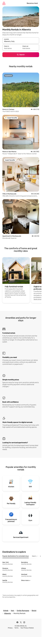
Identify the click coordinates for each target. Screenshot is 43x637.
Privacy (10, 628)
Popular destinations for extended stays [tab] (15, 556)
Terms (16, 628)
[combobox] (21, 41)
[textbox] (11, 48)
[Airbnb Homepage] (3, 3)
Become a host (32, 3)
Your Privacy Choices (27, 628)
